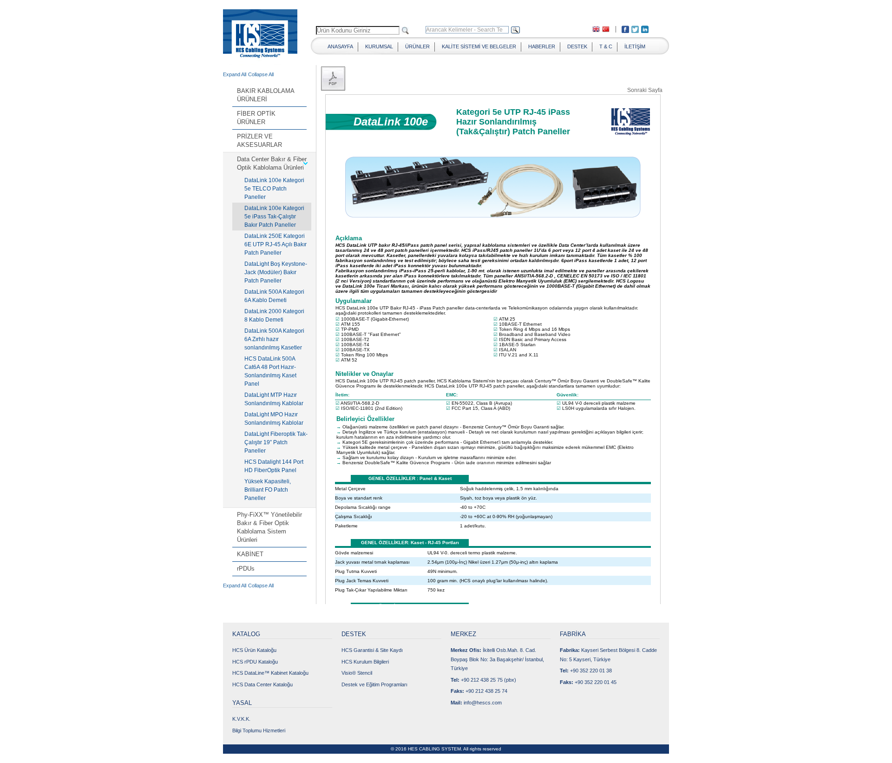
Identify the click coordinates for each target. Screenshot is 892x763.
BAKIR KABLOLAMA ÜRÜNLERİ (265, 95)
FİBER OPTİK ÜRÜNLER (256, 117)
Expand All (234, 74)
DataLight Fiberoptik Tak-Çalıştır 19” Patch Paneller (276, 442)
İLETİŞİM (634, 46)
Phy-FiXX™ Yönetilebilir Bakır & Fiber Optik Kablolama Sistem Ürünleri (269, 527)
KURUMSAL (379, 46)
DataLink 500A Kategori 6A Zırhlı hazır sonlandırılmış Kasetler (274, 339)
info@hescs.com (483, 702)
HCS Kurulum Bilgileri (365, 661)
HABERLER (541, 46)
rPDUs (246, 568)
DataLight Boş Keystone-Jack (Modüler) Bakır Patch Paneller (275, 272)
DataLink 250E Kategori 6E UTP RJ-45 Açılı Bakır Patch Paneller (275, 244)
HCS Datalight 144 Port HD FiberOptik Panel (273, 466)
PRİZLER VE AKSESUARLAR (259, 140)
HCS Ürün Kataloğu (254, 650)
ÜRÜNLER (417, 46)
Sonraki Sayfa (644, 90)
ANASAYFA (340, 46)
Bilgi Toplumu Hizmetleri (258, 730)
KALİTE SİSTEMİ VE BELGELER (479, 46)
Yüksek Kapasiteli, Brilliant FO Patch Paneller (267, 489)
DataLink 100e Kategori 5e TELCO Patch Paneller (274, 188)
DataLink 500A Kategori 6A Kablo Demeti (274, 296)
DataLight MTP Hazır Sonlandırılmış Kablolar (273, 399)
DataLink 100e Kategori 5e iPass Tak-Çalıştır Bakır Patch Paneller (274, 216)
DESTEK (577, 46)
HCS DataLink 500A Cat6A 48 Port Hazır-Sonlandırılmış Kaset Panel (270, 371)
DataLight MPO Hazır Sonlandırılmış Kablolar (273, 418)
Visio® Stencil (356, 673)
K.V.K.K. (241, 719)
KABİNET (250, 554)
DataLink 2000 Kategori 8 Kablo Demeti (274, 315)
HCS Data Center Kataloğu (262, 684)
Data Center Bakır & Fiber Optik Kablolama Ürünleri (272, 163)
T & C (605, 46)
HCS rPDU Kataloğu (255, 661)
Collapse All (261, 74)
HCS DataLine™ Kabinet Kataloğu (270, 673)
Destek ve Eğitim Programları (374, 684)
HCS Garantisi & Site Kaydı (372, 650)
